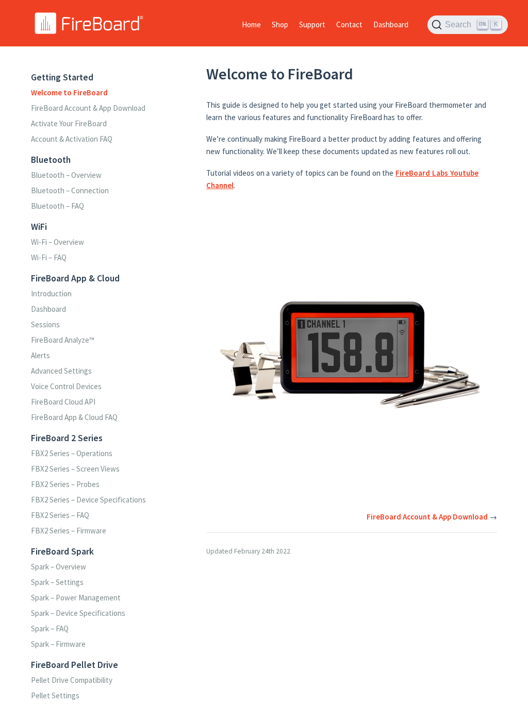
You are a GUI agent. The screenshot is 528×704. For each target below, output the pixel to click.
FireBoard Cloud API (63, 402)
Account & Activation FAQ (71, 139)
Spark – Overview (58, 567)
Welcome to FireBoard (69, 92)
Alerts (40, 355)
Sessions (45, 324)
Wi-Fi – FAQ (49, 257)
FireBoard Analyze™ (62, 340)
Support (312, 24)
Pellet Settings (55, 695)
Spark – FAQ (50, 628)
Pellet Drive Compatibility (71, 680)
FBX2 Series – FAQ (60, 515)
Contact (349, 24)
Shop (280, 24)
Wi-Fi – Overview (57, 242)
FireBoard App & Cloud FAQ (74, 417)
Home (251, 24)
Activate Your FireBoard (69, 123)
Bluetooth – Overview (66, 175)
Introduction (51, 293)
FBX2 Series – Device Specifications (88, 500)
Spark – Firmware (58, 644)
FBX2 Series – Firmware (68, 530)
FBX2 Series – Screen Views (75, 469)
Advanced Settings (61, 371)
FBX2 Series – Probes (65, 484)
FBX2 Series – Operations (71, 453)
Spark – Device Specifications (78, 613)
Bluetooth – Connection (70, 190)
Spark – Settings (57, 582)
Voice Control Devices (66, 386)
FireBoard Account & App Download (88, 108)
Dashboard (390, 24)
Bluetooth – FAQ (57, 206)
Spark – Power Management (76, 597)
